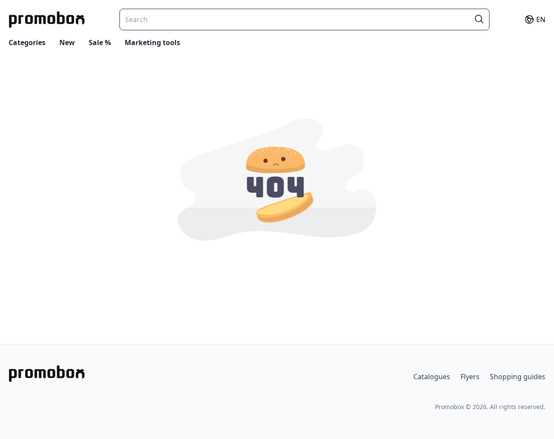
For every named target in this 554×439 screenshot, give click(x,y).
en (540, 19)
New (67, 42)
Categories (27, 42)
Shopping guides (517, 376)
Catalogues (431, 376)
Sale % (100, 42)
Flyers (470, 376)
